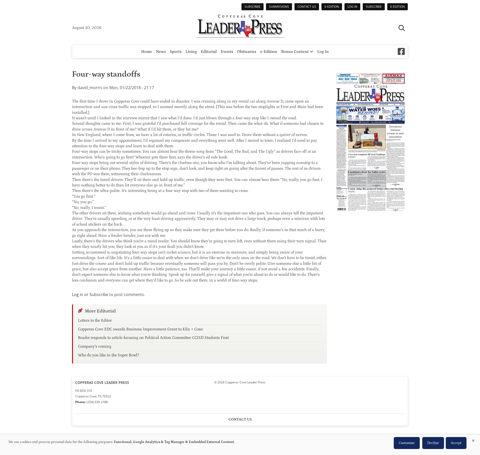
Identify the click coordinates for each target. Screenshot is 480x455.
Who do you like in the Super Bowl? (108, 355)
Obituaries (246, 51)
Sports (176, 51)
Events (227, 51)
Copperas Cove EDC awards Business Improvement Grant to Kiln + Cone (140, 329)
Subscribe (252, 6)
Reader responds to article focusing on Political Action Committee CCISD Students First (153, 337)
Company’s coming (94, 346)
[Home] (240, 26)
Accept (456, 443)
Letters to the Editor (95, 320)
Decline (433, 443)
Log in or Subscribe (90, 294)
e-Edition (331, 6)
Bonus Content (295, 51)
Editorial (209, 51)
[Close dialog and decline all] (473, 440)
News (161, 51)
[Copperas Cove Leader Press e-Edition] (370, 215)
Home (146, 51)
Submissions (279, 6)
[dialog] (240, 445)
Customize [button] (407, 443)
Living (191, 51)
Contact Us (307, 6)
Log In (352, 6)
